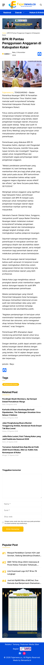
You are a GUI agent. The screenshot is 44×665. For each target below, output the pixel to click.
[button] (41, 4)
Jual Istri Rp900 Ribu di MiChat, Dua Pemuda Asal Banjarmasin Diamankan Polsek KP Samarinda (23, 583)
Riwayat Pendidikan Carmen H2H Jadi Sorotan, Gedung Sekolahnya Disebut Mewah (23, 556)
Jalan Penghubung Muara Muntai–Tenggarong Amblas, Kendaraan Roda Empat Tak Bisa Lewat (22, 426)
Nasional (7, 12)
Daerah (18, 12)
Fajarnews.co (7, 92)
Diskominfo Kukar (11, 384)
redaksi (7, 54)
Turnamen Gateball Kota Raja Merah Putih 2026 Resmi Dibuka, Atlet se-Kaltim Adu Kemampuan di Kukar (20, 450)
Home (4, 33)
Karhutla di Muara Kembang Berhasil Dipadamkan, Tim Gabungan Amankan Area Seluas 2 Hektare (21, 412)
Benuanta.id (26, 660)
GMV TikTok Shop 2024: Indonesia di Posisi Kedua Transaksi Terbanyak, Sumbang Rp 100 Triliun (23, 565)
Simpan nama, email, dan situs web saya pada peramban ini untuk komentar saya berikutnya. (22, 522)
